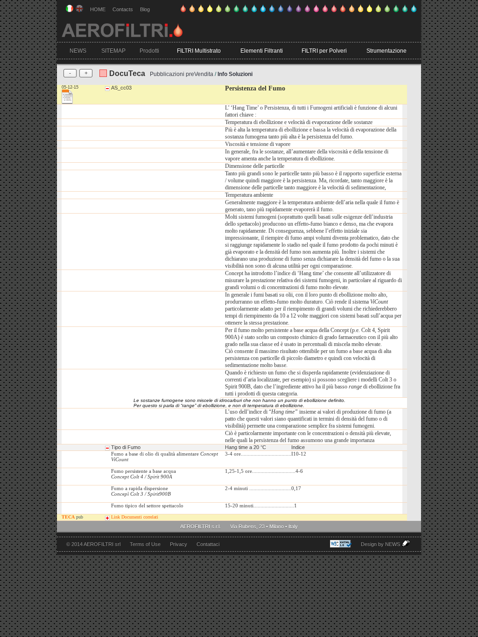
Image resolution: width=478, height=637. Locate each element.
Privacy (178, 544)
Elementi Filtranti (261, 51)
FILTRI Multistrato (199, 51)
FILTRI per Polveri (324, 51)
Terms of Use (145, 544)
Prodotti (149, 51)
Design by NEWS (381, 544)
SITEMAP (113, 51)
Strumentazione (386, 51)
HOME (97, 9)
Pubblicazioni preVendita (181, 74)
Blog (145, 9)
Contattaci (208, 544)
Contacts (122, 9)
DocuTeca (127, 73)
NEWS (78, 51)
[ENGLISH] (79, 8)
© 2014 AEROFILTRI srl (93, 544)
